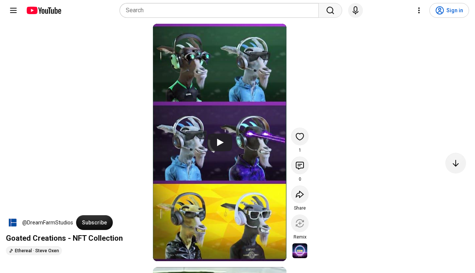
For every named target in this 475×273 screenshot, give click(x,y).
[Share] (300, 194)
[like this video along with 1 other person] (300, 136)
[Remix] (300, 223)
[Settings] (419, 10)
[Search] (330, 10)
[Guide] (13, 10)
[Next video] (455, 163)
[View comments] (300, 165)
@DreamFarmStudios (47, 223)
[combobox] (221, 10)
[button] (12, 222)
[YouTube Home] (43, 10)
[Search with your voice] (355, 10)
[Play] (219, 142)
